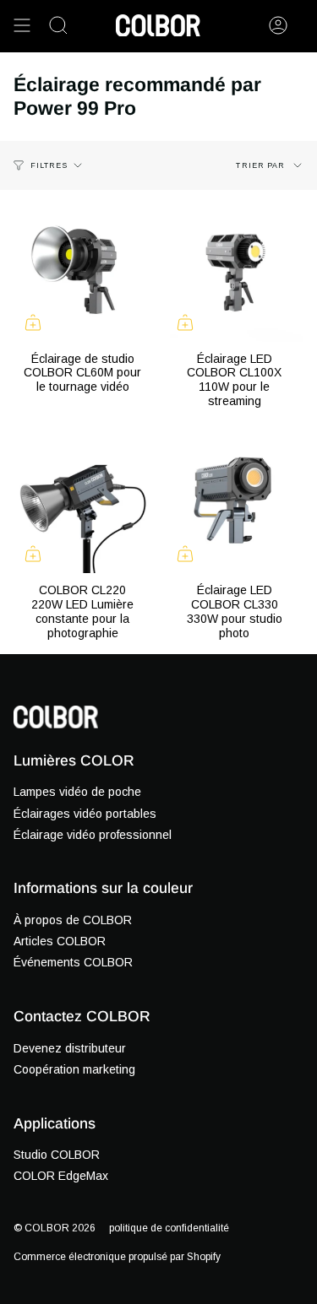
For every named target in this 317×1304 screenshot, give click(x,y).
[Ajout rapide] (33, 322)
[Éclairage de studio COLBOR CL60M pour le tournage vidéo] (83, 272)
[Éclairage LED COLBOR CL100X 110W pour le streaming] (235, 272)
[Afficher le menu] (22, 25)
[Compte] (278, 25)
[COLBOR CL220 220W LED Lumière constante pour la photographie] (83, 505)
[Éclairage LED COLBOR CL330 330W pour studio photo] (235, 505)
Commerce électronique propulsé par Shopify (117, 1257)
